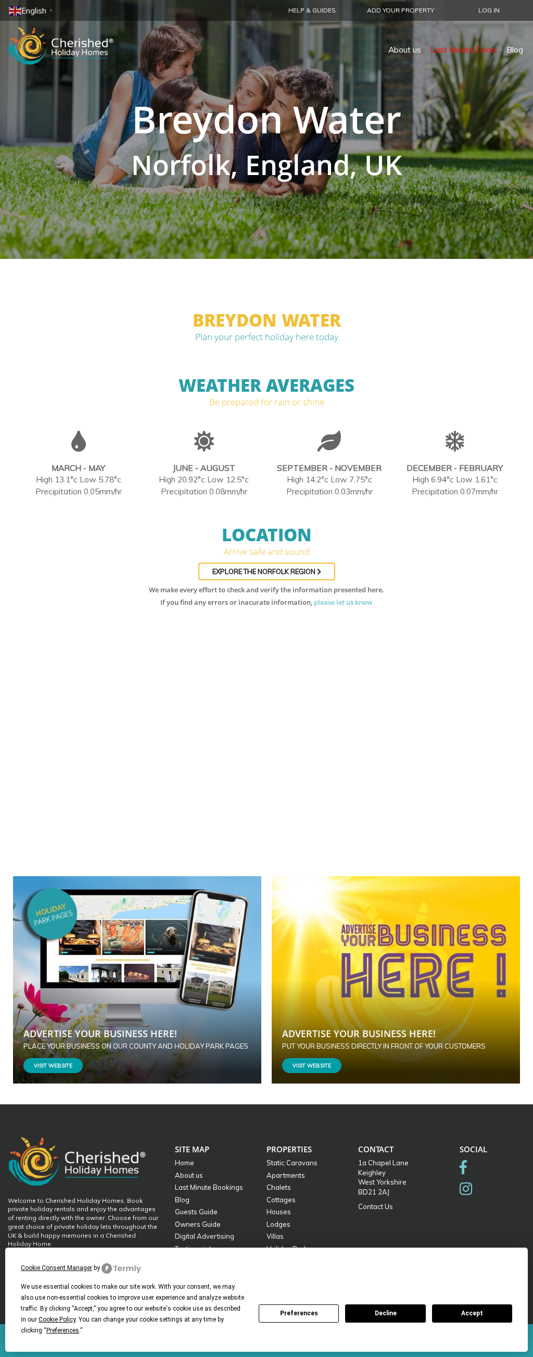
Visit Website (53, 1065)
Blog (514, 49)
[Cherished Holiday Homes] (67, 39)
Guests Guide (196, 1211)
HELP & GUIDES (312, 10)
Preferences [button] (62, 1330)
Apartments (285, 1175)
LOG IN (489, 10)
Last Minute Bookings (209, 1187)
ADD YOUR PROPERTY (400, 10)
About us (404, 49)
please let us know (343, 602)
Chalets (278, 1187)
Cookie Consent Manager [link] (56, 1268)
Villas (275, 1236)
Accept (472, 1313)
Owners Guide (198, 1224)
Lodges (278, 1224)
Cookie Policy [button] (57, 1319)
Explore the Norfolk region (264, 571)
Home (184, 1163)
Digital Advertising (204, 1236)
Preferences (299, 1313)
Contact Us (375, 1206)
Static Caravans (292, 1163)
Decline (386, 1313)
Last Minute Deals (463, 49)
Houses (278, 1211)
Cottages (281, 1200)
